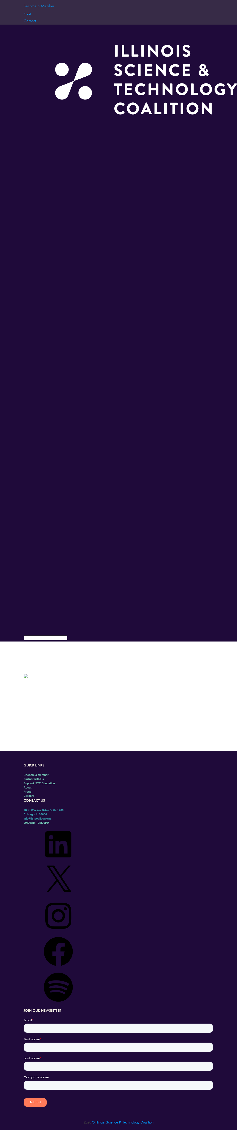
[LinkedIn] (58, 861)
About (27, 787)
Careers (29, 796)
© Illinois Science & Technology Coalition (122, 1122)
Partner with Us (34, 779)
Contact (30, 20)
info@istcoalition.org (37, 818)
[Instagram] (58, 932)
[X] (58, 896)
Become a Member (39, 5)
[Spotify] (58, 1003)
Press (27, 13)
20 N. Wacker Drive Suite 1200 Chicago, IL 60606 (44, 812)
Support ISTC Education (39, 783)
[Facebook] (58, 968)
